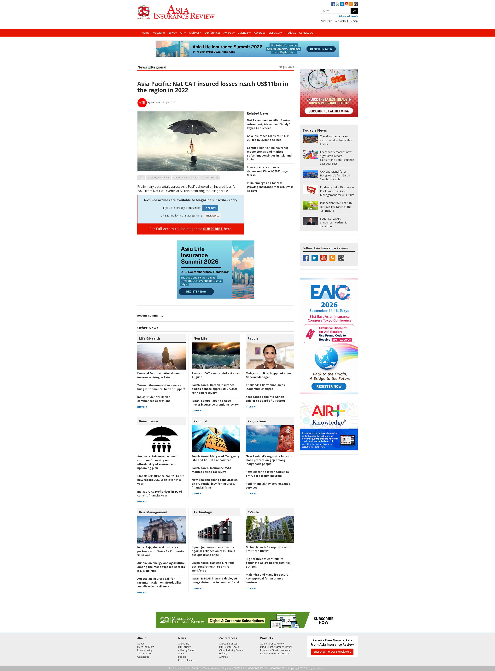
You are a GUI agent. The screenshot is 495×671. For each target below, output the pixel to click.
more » (142, 406)
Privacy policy (144, 650)
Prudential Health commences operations (153, 399)
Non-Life (200, 338)
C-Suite (253, 512)
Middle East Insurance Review (276, 647)
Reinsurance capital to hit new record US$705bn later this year (160, 479)
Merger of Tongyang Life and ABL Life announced (215, 458)
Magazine (159, 32)
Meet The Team (145, 647)
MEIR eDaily (184, 647)
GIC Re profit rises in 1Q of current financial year (159, 493)
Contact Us (306, 32)
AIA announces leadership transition (333, 222)
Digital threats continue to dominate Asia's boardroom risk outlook (268, 562)
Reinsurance (180, 177)
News (171, 32)
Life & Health (211, 177)
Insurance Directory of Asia (275, 650)
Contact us (143, 656)
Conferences (212, 32)
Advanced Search (348, 16)
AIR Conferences (228, 643)
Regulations (257, 421)
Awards (228, 32)
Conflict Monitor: (258, 148)
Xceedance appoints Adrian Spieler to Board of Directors (266, 398)
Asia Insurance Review (272, 643)
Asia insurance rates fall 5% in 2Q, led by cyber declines (268, 138)
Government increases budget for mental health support (161, 387)
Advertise (259, 32)
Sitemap (353, 21)
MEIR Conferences (229, 647)
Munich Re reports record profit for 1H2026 (268, 549)
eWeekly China (186, 650)
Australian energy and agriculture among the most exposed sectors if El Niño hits (161, 567)
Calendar (243, 32)
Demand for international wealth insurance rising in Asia (160, 375)
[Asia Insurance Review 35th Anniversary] (176, 12)
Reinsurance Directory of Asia (276, 653)
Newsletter (340, 21)
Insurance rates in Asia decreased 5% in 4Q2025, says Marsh (267, 171)
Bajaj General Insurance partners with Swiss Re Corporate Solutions (160, 551)
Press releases (186, 660)
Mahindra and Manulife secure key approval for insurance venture (267, 578)
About (140, 643)
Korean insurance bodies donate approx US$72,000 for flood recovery (214, 389)
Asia (141, 177)
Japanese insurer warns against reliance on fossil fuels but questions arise (213, 551)
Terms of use (144, 653)
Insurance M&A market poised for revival (211, 470)
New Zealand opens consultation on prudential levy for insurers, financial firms (215, 483)
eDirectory (275, 32)
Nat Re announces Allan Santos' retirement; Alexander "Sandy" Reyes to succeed (269, 124)
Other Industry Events (231, 650)
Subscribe (326, 21)
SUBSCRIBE (213, 228)
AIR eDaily (183, 643)
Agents (182, 653)
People (253, 338)
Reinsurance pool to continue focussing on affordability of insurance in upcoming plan (158, 462)
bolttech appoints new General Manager (268, 375)
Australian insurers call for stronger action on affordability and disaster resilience (159, 582)
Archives (194, 32)
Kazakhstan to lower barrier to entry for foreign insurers (267, 474)
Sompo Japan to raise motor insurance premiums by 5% (215, 402)
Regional (158, 67)
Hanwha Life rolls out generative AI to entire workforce (213, 566)
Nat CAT (195, 177)
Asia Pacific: (154, 84)
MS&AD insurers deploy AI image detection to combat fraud (215, 580)
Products (290, 32)
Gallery (223, 653)
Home (145, 32)
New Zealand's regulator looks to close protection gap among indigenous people (269, 460)
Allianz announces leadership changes (265, 387)
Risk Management (153, 512)
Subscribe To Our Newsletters (332, 651)
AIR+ (183, 32)
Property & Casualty (158, 177)
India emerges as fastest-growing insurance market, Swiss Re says (270, 187)
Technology (203, 512)
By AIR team (154, 102)
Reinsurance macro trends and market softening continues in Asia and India (269, 153)
